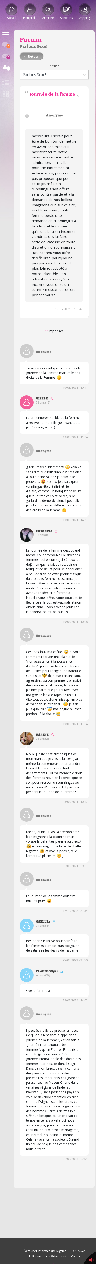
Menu (5, 35)
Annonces (66, 18)
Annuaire (48, 18)
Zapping (84, 18)
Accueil (11, 18)
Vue (5, 83)
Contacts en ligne (8, 68)
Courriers (8, 57)
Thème (53, 66)
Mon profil (29, 18)
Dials (8, 46)
